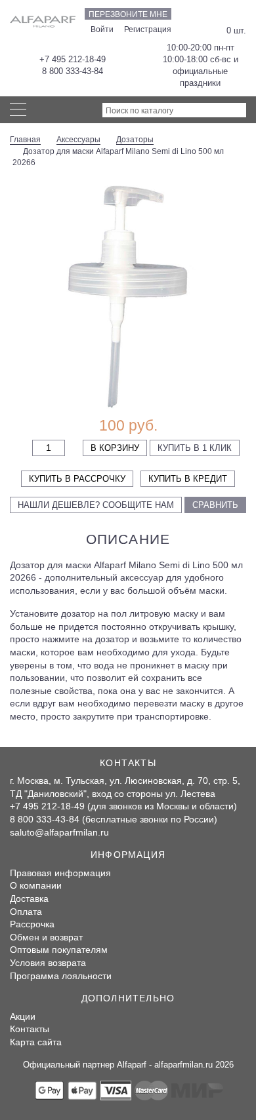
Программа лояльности (61, 976)
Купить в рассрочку (77, 479)
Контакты (29, 1029)
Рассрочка (32, 924)
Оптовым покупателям (59, 949)
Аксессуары (78, 139)
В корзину (115, 448)
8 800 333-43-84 (72, 71)
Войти (102, 29)
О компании (36, 885)
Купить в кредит (187, 479)
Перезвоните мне (128, 14)
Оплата (26, 911)
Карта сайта (36, 1042)
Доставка (29, 898)
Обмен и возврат (46, 937)
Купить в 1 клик (195, 448)
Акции (22, 1016)
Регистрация (147, 29)
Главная (25, 139)
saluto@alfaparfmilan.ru (59, 832)
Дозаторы (135, 139)
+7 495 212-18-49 (72, 59)
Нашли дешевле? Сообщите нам (96, 505)
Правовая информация (60, 873)
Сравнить (215, 505)
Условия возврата (48, 962)
